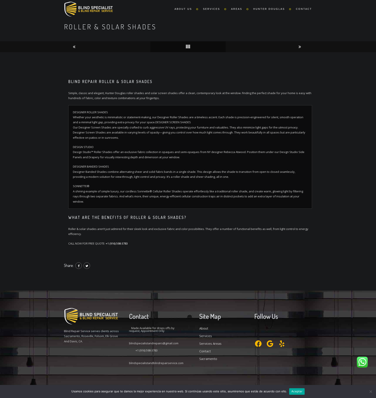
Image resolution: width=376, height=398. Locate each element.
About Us (183, 9)
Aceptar (296, 391)
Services (211, 9)
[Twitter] (87, 265)
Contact (304, 9)
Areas (236, 9)
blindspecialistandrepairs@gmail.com (153, 343)
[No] (370, 391)
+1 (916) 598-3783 (117, 243)
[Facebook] (78, 265)
